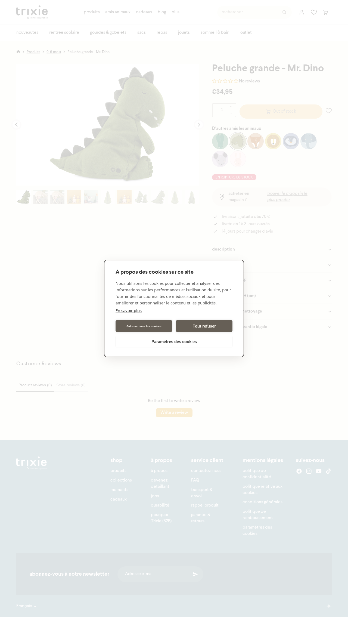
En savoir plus (129, 310)
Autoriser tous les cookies (143, 326)
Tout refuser (204, 326)
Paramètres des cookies (174, 341)
